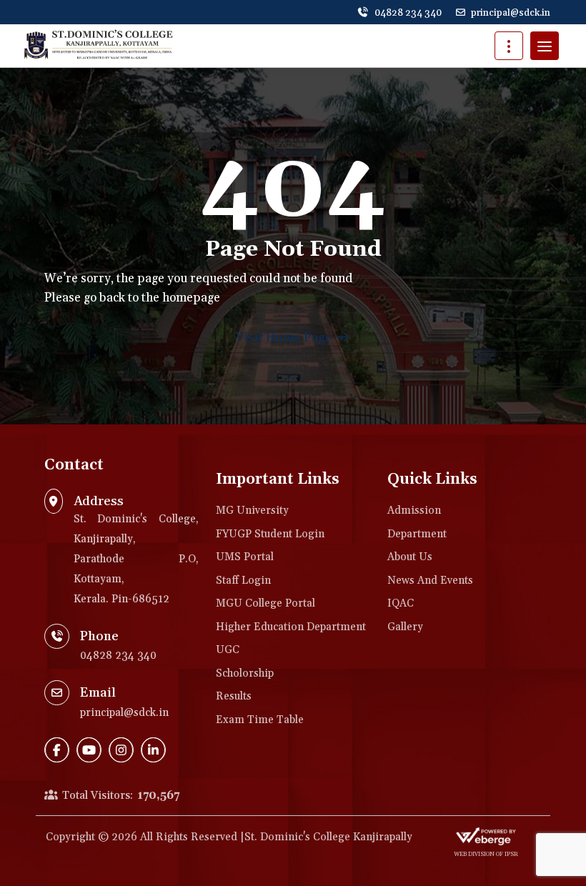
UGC (227, 650)
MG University (252, 510)
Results (234, 696)
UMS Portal (245, 557)
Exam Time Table (260, 720)
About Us (409, 557)
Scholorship (245, 673)
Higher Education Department (291, 627)
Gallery (405, 627)
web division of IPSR (486, 854)
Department (417, 534)
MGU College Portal (265, 603)
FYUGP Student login (270, 534)
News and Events (430, 580)
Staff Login (243, 580)
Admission (414, 510)
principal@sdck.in (510, 13)
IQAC (400, 603)
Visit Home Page (285, 338)
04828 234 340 (407, 13)
